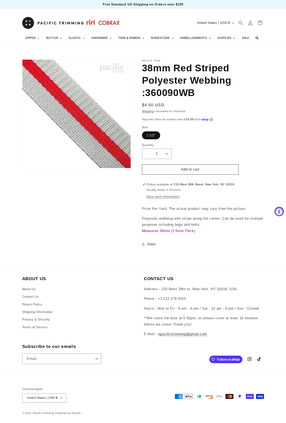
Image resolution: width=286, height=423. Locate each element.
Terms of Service (35, 327)
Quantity (148, 145)
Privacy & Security (36, 319)
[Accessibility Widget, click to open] (279, 211)
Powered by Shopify (68, 413)
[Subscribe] (96, 359)
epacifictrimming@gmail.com (182, 334)
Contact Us (30, 296)
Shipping (148, 111)
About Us (29, 289)
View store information (163, 196)
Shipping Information (37, 312)
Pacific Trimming (43, 413)
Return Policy (32, 304)
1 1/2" (151, 135)
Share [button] (151, 244)
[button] (240, 23)
